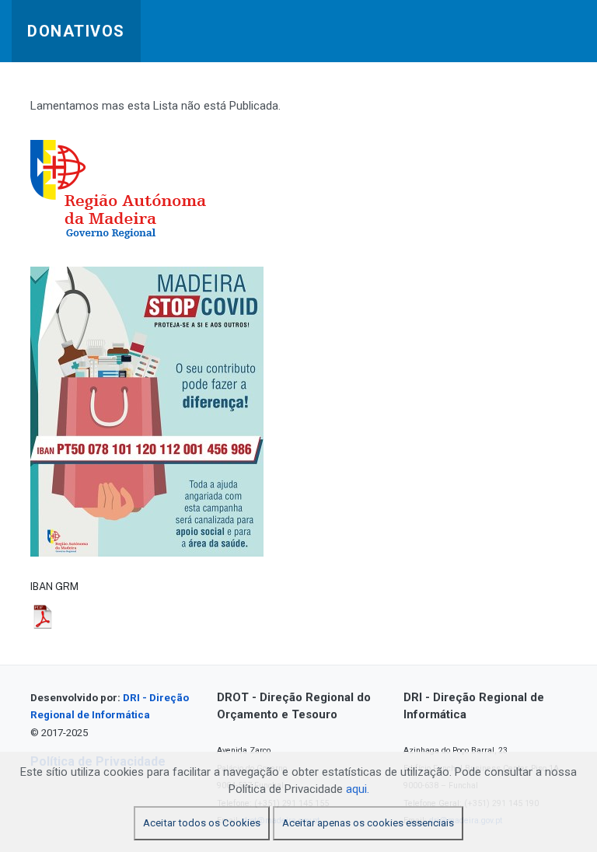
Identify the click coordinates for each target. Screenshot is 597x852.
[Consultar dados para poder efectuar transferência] (42, 616)
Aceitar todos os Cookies (201, 823)
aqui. (357, 789)
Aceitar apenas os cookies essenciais (368, 823)
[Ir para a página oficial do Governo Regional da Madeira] (132, 190)
